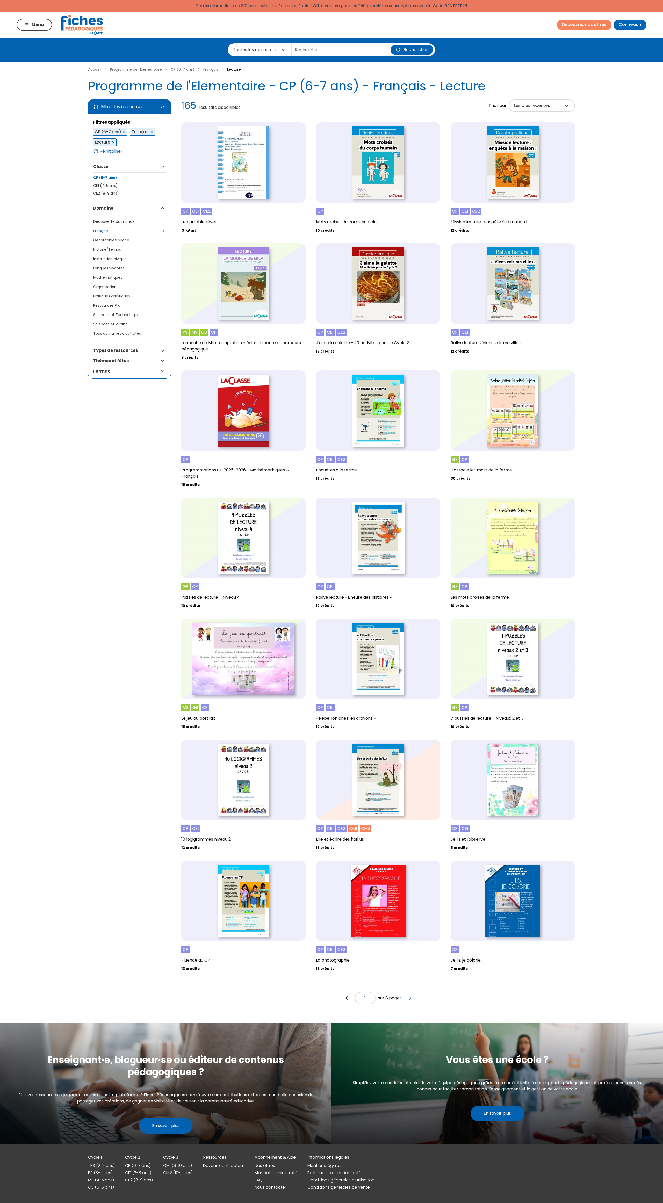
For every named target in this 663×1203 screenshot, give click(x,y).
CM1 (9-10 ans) (177, 1166)
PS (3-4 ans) (100, 1173)
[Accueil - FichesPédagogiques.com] (82, 24)
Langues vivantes (109, 268)
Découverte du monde (114, 221)
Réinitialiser (111, 151)
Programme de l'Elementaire (136, 69)
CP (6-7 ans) (182, 69)
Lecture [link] (234, 69)
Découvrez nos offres (584, 24)
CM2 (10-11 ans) (178, 1173)
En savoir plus (165, 1125)
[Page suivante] (410, 998)
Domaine (103, 208)
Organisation (105, 286)
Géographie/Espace (111, 240)
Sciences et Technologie (115, 314)
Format (101, 371)
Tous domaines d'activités (117, 333)
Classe (100, 166)
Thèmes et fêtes (111, 361)
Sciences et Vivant (110, 324)
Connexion (630, 24)
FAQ (258, 1180)
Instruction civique (110, 258)
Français (210, 69)
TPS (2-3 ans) (101, 1166)
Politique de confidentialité (334, 1173)
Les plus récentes (532, 106)
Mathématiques (107, 277)
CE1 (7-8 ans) (105, 185)
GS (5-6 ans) (101, 1187)
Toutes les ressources (255, 50)
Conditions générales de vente (338, 1187)
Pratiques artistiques (111, 296)
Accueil (94, 69)
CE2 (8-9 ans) (106, 193)
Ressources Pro (106, 305)
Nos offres (265, 1166)
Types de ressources (115, 350)
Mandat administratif (276, 1173)
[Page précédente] (346, 998)
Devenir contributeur (223, 1166)
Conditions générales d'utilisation (340, 1180)
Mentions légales (324, 1166)
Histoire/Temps (107, 249)
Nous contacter (270, 1187)
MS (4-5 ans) (101, 1180)
